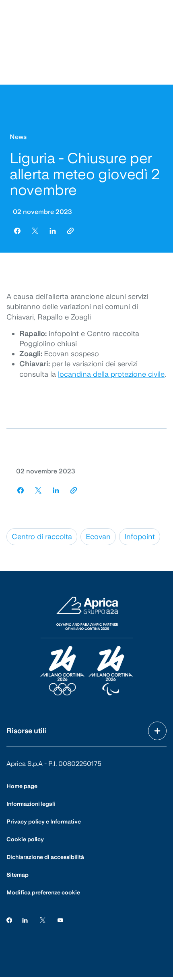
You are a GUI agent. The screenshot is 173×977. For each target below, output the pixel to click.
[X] (42, 920)
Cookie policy (25, 839)
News (18, 137)
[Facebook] (9, 920)
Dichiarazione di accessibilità (45, 857)
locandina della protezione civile (111, 374)
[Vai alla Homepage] (86, 647)
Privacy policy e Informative (43, 821)
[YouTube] (60, 920)
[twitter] (35, 231)
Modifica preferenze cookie (43, 892)
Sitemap (17, 874)
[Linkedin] (25, 920)
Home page (21, 786)
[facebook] (17, 231)
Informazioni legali (30, 804)
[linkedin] (53, 231)
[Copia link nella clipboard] (70, 231)
